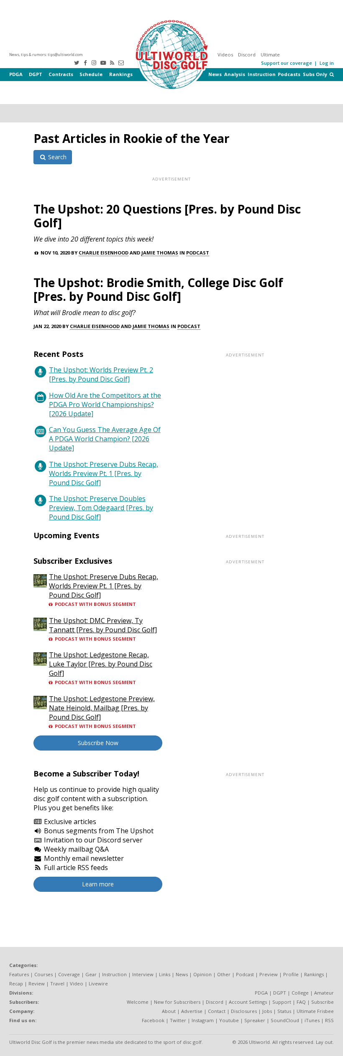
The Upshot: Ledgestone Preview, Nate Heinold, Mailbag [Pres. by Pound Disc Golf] (102, 708)
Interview (143, 974)
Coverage (69, 974)
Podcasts (289, 74)
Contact (216, 1011)
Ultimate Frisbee (315, 1011)
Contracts (61, 74)
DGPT (35, 74)
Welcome (137, 1002)
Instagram (203, 1020)
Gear (91, 974)
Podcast (197, 252)
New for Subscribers (177, 1002)
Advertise (191, 1011)
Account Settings (248, 1002)
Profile (291, 974)
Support (281, 1002)
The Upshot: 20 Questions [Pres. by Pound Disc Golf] (167, 216)
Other (223, 974)
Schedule (90, 74)
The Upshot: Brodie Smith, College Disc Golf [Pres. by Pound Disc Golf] (158, 289)
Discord (247, 54)
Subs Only (315, 74)
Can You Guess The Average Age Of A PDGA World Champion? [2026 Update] (105, 439)
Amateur (324, 993)
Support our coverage (286, 63)
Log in (327, 63)
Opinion (202, 974)
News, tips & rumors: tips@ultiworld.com (46, 54)
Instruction (262, 74)
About (169, 1011)
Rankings (121, 74)
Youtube (229, 1020)
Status (284, 1011)
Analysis (234, 74)
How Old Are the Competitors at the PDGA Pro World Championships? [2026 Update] (105, 404)
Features (19, 974)
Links (164, 974)
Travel (57, 983)
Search (56, 157)
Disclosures (244, 1011)
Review (36, 983)
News (215, 74)
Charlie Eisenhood (103, 252)
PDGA (16, 74)
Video (76, 983)
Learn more (98, 884)
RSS (329, 1020)
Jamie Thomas (159, 252)
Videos (225, 54)
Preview (268, 974)
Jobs (267, 1011)
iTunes (312, 1020)
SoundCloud (285, 1020)
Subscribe (322, 1002)
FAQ (301, 1002)
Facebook (153, 1020)
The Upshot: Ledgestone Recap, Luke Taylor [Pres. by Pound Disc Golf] (100, 664)
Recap (16, 983)
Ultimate (270, 54)
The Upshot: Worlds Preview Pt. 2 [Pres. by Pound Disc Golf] (101, 374)
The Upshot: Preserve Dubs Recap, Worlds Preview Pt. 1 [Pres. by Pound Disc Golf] (103, 473)
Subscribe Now (98, 743)
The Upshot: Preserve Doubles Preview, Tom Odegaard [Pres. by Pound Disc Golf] (101, 508)
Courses (43, 974)
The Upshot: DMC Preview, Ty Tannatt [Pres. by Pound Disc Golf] (103, 625)
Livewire (98, 983)
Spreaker (254, 1020)
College (300, 993)
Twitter (178, 1020)
